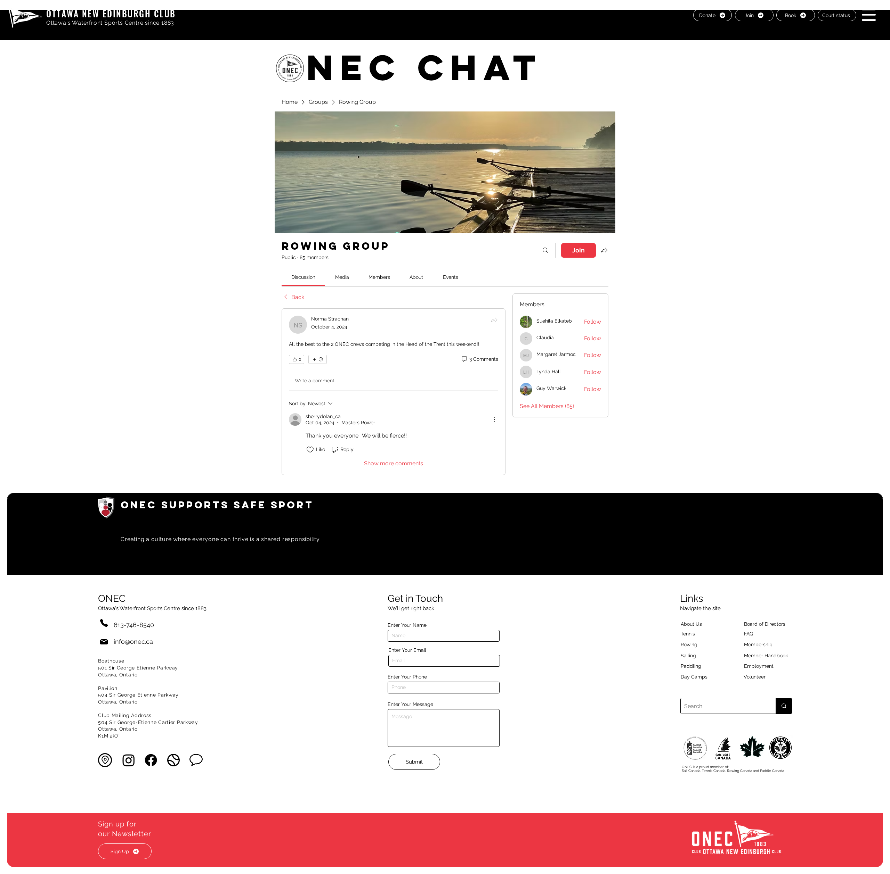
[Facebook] (151, 760)
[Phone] (104, 622)
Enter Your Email (407, 650)
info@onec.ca (133, 641)
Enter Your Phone (407, 676)
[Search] (545, 250)
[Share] (494, 320)
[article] (393, 391)
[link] (303, 277)
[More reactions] (317, 359)
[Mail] (104, 641)
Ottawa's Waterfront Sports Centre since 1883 (110, 22)
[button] (869, 15)
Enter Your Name (407, 625)
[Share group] (604, 250)
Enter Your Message (410, 704)
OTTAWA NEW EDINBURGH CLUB (111, 13)
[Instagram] (129, 760)
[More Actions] (494, 419)
